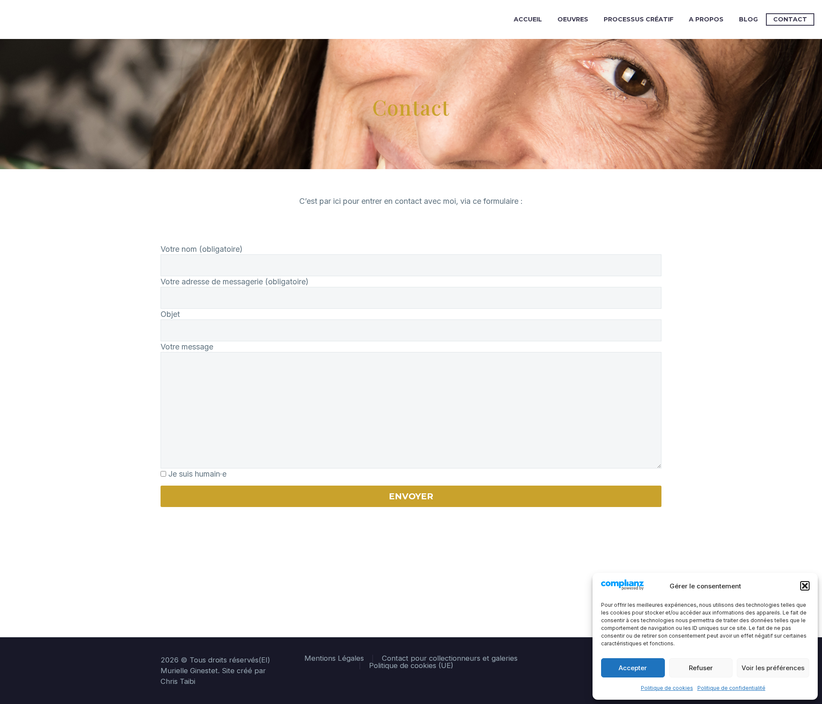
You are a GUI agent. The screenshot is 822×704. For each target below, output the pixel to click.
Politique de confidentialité (731, 688)
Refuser (701, 668)
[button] (805, 586)
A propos (706, 19)
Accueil (528, 19)
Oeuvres (572, 19)
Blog (748, 19)
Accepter (633, 668)
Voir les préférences (773, 668)
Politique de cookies (667, 688)
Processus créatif (638, 19)
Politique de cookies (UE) (411, 665)
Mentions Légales (334, 658)
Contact (790, 19)
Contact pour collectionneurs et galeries (450, 658)
